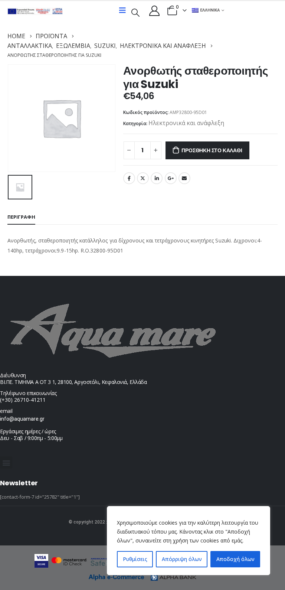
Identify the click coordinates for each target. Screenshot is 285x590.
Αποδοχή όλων (235, 559)
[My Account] (154, 10)
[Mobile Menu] (122, 10)
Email (184, 178)
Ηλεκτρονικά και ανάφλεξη (186, 123)
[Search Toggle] (135, 11)
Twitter (143, 178)
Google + (171, 178)
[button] (6, 462)
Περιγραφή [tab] (21, 216)
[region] (188, 540)
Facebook (129, 178)
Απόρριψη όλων (182, 559)
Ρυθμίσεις (135, 559)
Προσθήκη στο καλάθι (211, 150)
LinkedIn (157, 178)
